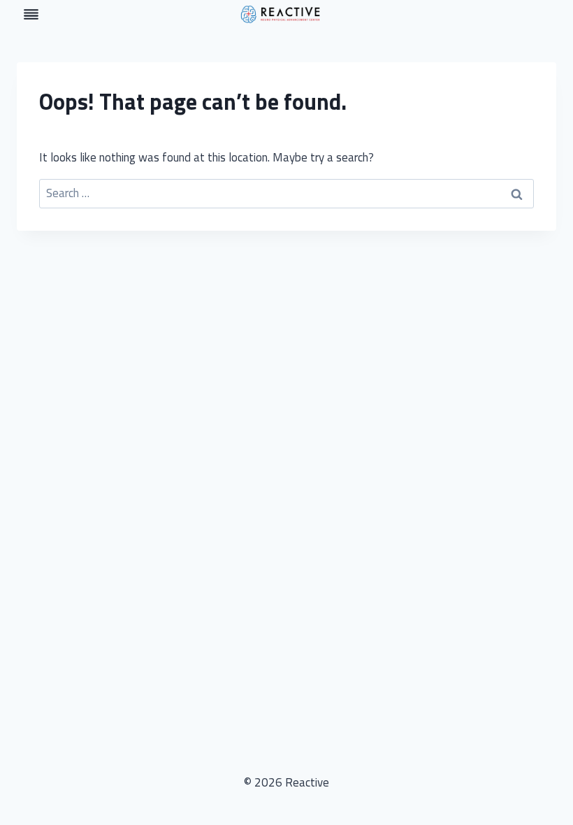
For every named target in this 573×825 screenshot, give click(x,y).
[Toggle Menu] (31, 14)
